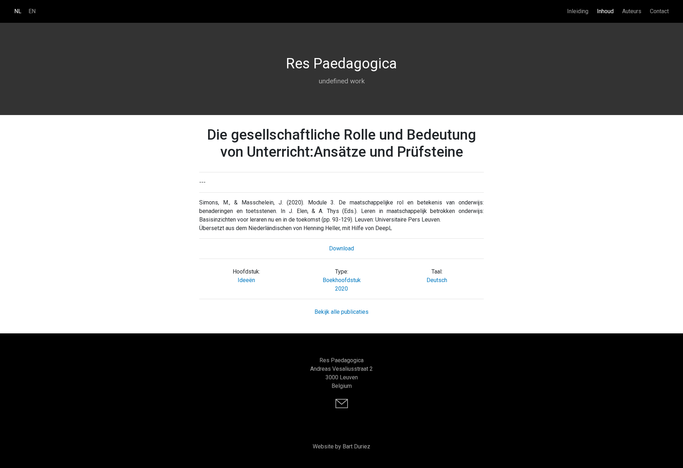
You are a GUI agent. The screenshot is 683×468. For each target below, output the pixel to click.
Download (341, 248)
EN (32, 11)
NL (17, 11)
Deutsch (437, 280)
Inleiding (577, 11)
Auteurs (631, 11)
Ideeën (246, 280)
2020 (341, 288)
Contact (659, 11)
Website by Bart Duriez (341, 446)
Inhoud (605, 11)
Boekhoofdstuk (342, 280)
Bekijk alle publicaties (341, 311)
